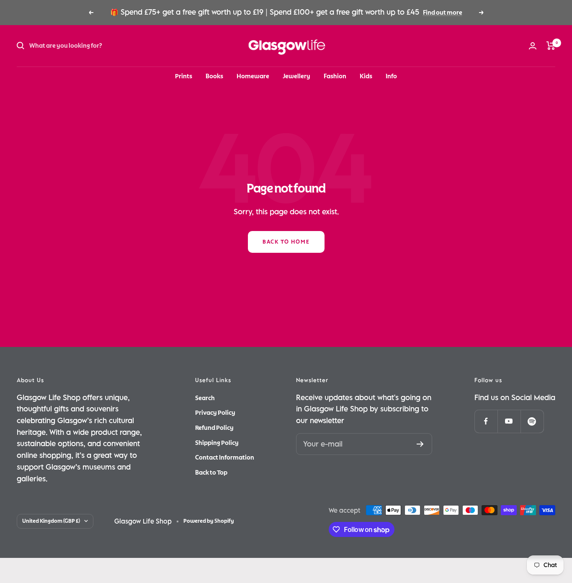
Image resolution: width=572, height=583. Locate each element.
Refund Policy (214, 427)
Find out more (442, 12)
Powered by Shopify (208, 521)
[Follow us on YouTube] (508, 421)
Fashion (335, 76)
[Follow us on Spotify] (532, 421)
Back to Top (211, 472)
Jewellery (296, 76)
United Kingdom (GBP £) (51, 521)
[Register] (420, 444)
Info (391, 76)
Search (205, 398)
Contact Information (224, 457)
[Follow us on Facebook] (485, 421)
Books (214, 76)
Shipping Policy (217, 442)
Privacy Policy (215, 412)
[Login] (532, 45)
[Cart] (550, 45)
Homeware (253, 76)
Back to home (286, 242)
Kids (366, 76)
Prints (183, 76)
